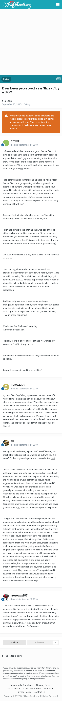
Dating (27, 104)
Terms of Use (13, 688)
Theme (48, 688)
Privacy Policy (24, 692)
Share (15, 642)
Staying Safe (43, 685)
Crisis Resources (32, 688)
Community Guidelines (21, 685)
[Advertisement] (31, 42)
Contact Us (39, 692)
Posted (24, 145)
